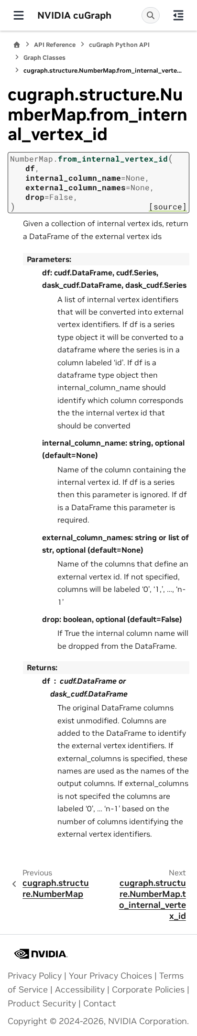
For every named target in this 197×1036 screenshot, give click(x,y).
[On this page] (178, 15)
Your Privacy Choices (110, 976)
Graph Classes (44, 58)
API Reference (55, 45)
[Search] (151, 15)
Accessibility (80, 989)
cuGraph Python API (119, 45)
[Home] (17, 45)
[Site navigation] (19, 15)
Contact (99, 1003)
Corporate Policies (148, 989)
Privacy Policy (35, 976)
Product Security (42, 1003)
